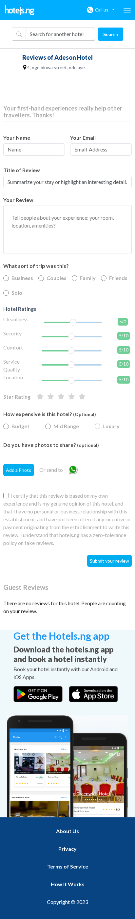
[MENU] (127, 10)
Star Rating (16, 396)
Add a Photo (18, 470)
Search (110, 34)
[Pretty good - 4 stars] (50, 396)
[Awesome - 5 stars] (40, 396)
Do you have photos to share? (51, 445)
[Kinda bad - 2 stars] (71, 396)
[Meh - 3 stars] (61, 396)
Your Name (16, 137)
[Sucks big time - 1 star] (82, 396)
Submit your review (109, 561)
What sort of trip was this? (36, 266)
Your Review (18, 200)
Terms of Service (67, 866)
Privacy (67, 849)
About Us (67, 831)
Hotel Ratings (19, 309)
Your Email (83, 137)
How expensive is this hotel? (49, 414)
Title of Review (21, 170)
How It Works (68, 884)
